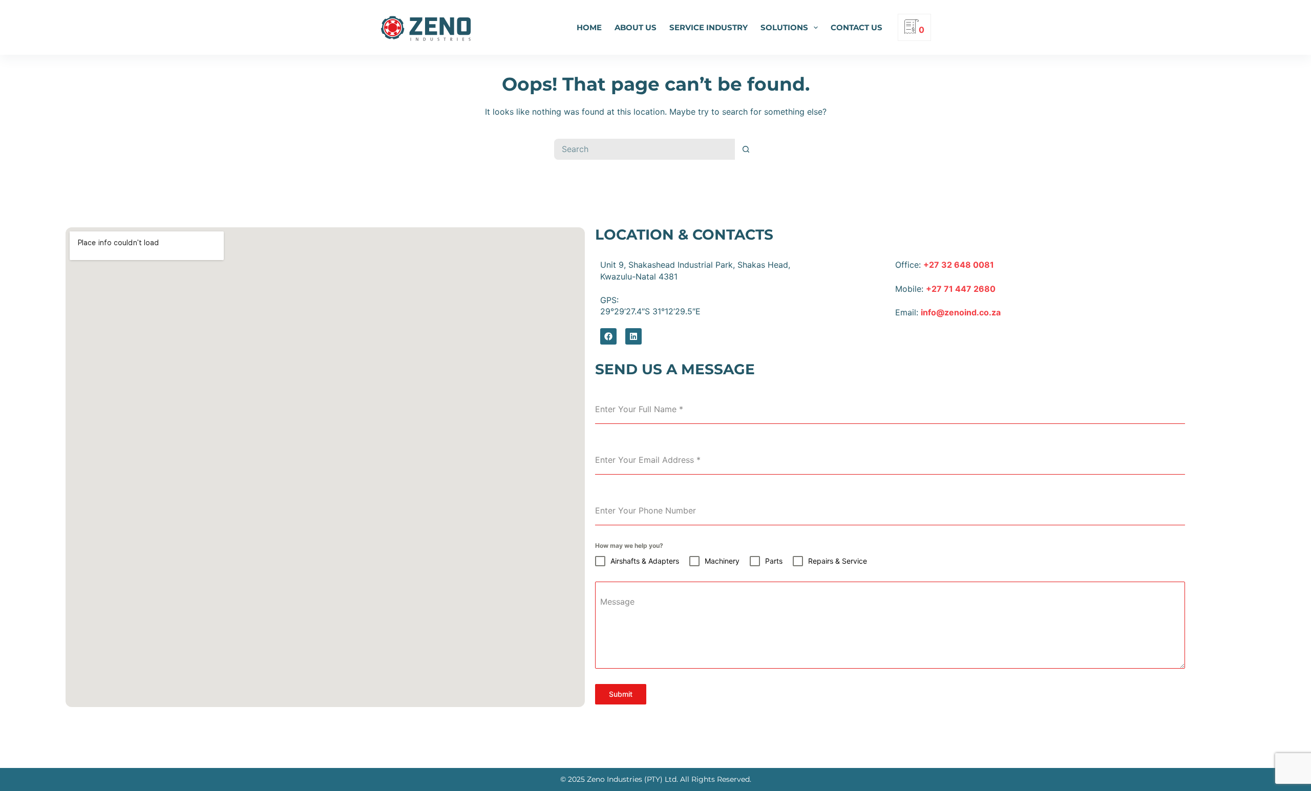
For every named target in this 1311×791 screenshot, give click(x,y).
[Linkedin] (633, 336)
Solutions (784, 27)
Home (589, 27)
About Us (636, 27)
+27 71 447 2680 (961, 289)
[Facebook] (608, 336)
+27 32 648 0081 (958, 265)
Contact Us (856, 27)
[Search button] (746, 149)
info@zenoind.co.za (961, 312)
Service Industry (708, 27)
